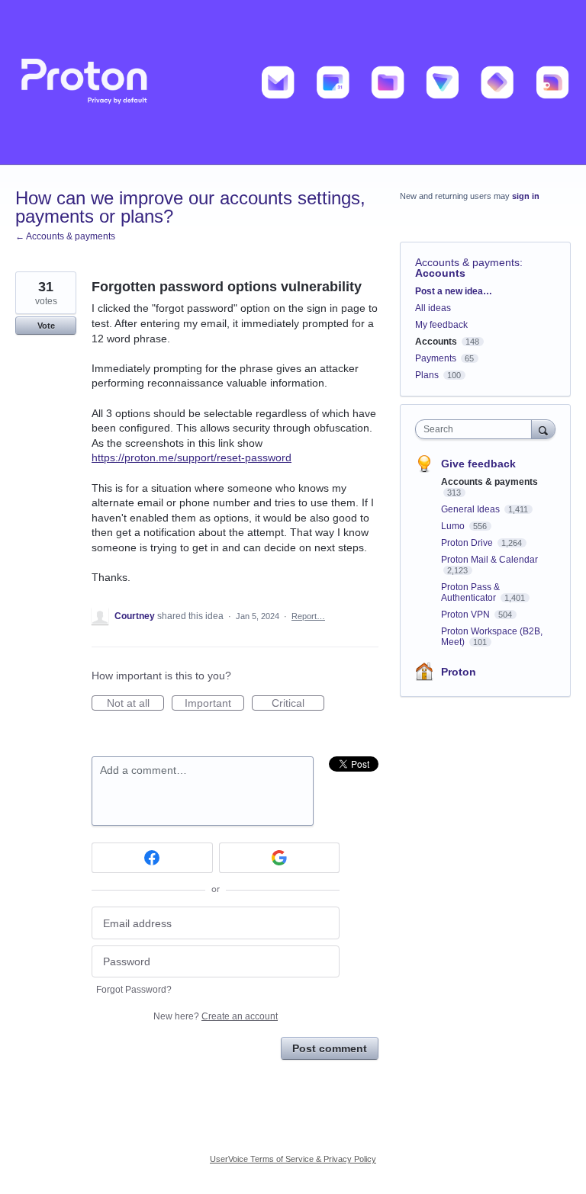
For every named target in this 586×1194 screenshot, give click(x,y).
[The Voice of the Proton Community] (293, 82)
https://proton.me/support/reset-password (191, 457)
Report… (308, 616)
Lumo (454, 526)
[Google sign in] (279, 858)
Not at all (135, 704)
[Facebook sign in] (152, 858)
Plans (427, 375)
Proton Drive (468, 543)
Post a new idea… (453, 291)
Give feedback (478, 463)
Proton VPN (466, 614)
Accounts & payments (467, 262)
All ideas (433, 308)
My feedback (441, 324)
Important (214, 704)
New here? (215, 1016)
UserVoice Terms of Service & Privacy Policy (293, 1159)
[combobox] (477, 429)
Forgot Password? (134, 989)
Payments (435, 358)
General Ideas (471, 509)
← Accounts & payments (65, 236)
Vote (46, 325)
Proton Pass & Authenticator (470, 592)
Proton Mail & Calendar (489, 559)
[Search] (543, 428)
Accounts (440, 273)
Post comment (329, 1048)
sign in (525, 196)
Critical (298, 704)
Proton (458, 672)
